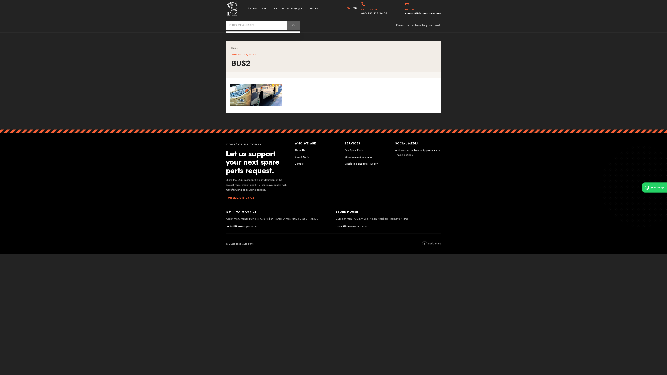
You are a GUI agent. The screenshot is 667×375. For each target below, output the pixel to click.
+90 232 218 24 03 (240, 198)
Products (269, 8)
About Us (300, 150)
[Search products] (293, 25)
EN (349, 8)
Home (234, 47)
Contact (314, 8)
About (253, 8)
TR (355, 8)
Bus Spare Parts (354, 150)
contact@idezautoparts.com (241, 226)
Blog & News (292, 8)
